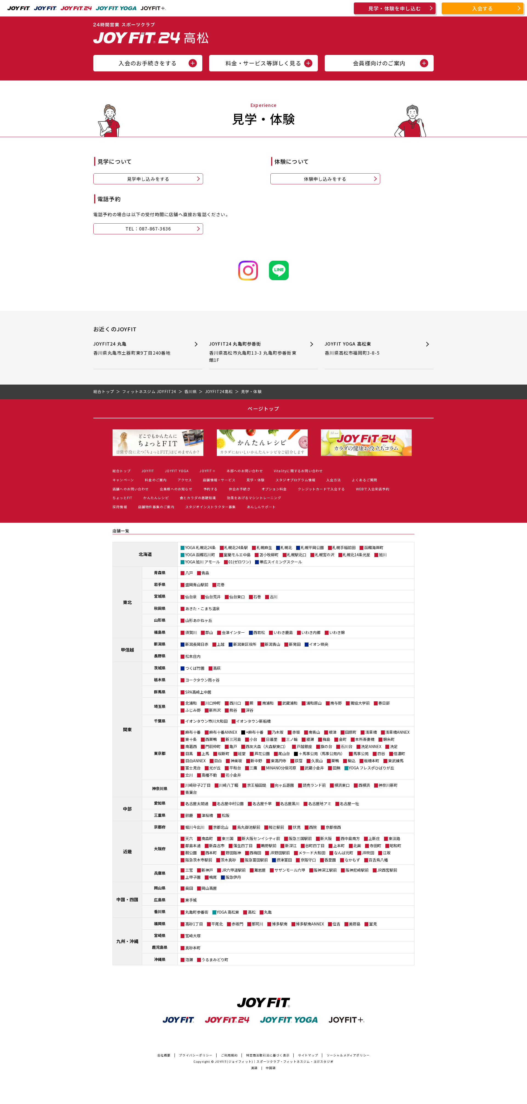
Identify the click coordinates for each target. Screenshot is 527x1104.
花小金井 (233, 775)
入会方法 (333, 479)
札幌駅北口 (296, 554)
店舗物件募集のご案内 (156, 506)
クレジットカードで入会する (321, 488)
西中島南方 (350, 838)
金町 (343, 739)
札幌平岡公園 (312, 547)
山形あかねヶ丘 (198, 620)
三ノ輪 (292, 739)
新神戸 (207, 870)
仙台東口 (237, 596)
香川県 (160, 911)
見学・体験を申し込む (394, 8)
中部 (127, 808)
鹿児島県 (159, 947)
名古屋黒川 (289, 803)
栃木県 (160, 679)
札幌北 (286, 547)
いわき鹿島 (283, 632)
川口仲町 (213, 703)
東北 (127, 602)
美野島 (354, 924)
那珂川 (257, 924)
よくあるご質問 (364, 479)
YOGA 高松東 (228, 912)
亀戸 (233, 746)
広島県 (160, 899)
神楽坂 (236, 760)
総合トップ (122, 470)
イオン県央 (318, 644)
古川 (273, 596)
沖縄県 (160, 959)
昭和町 (395, 845)
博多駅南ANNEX (310, 924)
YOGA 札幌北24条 (200, 547)
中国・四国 (127, 899)
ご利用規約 (229, 1055)
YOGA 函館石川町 (200, 554)
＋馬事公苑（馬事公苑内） (322, 753)
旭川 (383, 554)
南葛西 (191, 746)
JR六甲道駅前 (234, 870)
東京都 (160, 753)
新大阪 (326, 838)
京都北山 (220, 827)
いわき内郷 (311, 632)
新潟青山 (272, 644)
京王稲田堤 (256, 785)
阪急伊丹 (233, 877)
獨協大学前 (360, 703)
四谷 (381, 753)
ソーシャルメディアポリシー (348, 1055)
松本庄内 (193, 656)
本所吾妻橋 (364, 739)
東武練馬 (395, 760)
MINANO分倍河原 (281, 768)
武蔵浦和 (290, 703)
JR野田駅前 (280, 852)
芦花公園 (262, 753)
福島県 (160, 632)
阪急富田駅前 (256, 860)
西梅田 (255, 852)
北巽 (357, 845)
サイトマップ (308, 1055)
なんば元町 (343, 852)
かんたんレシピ (156, 497)
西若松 (259, 632)
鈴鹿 (189, 815)
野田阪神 (233, 852)
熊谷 (233, 710)
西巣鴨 (211, 739)
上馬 (205, 753)
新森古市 (217, 845)
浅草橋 (371, 732)
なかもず (352, 860)
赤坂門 (237, 924)
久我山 (317, 760)
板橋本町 (371, 760)
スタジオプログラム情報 (295, 479)
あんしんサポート (261, 506)
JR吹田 (368, 852)
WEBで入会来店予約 (372, 488)
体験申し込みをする (325, 179)
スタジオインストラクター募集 (210, 506)
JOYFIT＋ (207, 470)
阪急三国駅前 (300, 838)
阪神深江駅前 (325, 870)
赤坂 (296, 732)
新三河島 (233, 739)
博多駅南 (279, 924)
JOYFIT (148, 470)
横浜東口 (342, 785)
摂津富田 (284, 860)
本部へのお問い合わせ (245, 470)
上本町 (339, 845)
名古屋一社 (349, 803)
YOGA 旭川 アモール (202, 561)
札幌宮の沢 (324, 554)
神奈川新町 (388, 785)
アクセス (185, 479)
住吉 (336, 924)
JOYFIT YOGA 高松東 (354, 348)
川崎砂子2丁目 (198, 785)
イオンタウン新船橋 (253, 721)
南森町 (207, 838)
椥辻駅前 (276, 827)
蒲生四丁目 (243, 845)
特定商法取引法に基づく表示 (268, 1055)
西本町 (211, 852)
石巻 (257, 596)
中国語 (271, 1068)
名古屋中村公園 (230, 803)
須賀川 (191, 632)
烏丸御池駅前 (248, 827)
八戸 (189, 572)
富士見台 (193, 768)
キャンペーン (123, 479)
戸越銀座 (304, 746)
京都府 (160, 827)
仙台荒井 (213, 596)
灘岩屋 (260, 870)
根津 (333, 732)
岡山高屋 (209, 888)
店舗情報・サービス (219, 479)
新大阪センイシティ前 (261, 838)
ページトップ (263, 408)
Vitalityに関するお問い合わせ (298, 470)
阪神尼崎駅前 (357, 870)
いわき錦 (337, 632)
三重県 (160, 815)
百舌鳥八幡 (378, 860)
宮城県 (160, 596)
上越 (221, 644)
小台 (253, 739)
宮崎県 (160, 935)
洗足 (394, 746)
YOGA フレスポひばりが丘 (371, 768)
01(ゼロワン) (239, 561)
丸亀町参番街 (196, 912)
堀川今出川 (194, 827)
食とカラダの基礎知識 (198, 497)
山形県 (160, 620)
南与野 (336, 703)
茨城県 (160, 668)
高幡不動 (209, 775)
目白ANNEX (195, 760)
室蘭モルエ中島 (237, 554)
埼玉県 (160, 706)
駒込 (351, 760)
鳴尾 (213, 877)
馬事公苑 (361, 753)
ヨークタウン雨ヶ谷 (202, 680)
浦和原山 (314, 703)
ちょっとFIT (122, 497)
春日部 (384, 703)
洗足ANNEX (371, 746)
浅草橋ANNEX (397, 732)
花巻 (221, 584)
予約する (210, 488)
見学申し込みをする (148, 179)
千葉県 (160, 721)
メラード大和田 (311, 852)
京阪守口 (308, 860)
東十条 (191, 739)
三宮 (189, 870)
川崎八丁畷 (228, 785)
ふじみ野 (193, 710)
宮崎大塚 (193, 935)
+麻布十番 (255, 732)
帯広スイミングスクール (281, 561)
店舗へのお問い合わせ (131, 488)
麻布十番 (193, 732)
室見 (373, 924)
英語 (254, 1068)
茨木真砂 (228, 860)
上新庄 (374, 838)
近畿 (127, 851)
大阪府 (160, 848)
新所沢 (215, 710)
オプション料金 (274, 488)
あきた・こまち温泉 (202, 608)
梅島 (326, 739)
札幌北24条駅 (236, 547)
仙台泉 (191, 596)
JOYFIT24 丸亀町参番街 (252, 351)
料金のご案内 (156, 479)
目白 (218, 760)
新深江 (291, 845)
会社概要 (164, 1055)
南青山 (314, 732)
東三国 (227, 838)
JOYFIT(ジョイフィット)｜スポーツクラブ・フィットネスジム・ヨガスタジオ (274, 1061)
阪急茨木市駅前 (198, 860)
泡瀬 (189, 959)
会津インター (233, 632)
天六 (189, 838)
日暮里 (271, 739)
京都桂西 (333, 827)
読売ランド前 (314, 785)
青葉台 (191, 792)
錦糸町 (389, 739)
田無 (336, 768)
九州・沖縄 (127, 941)
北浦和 (191, 703)
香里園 (330, 860)
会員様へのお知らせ (176, 488)
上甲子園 (193, 877)
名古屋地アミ (319, 803)
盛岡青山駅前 (196, 584)
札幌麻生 (264, 547)
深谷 (249, 710)
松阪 (225, 815)
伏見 (297, 827)
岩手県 (160, 584)
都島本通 (193, 845)
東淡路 (394, 838)
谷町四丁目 (314, 845)
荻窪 (298, 760)
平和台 (235, 768)
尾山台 (284, 753)
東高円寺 (278, 760)
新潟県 (160, 644)
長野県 (160, 655)
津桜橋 (207, 815)
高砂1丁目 (194, 924)
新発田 (295, 644)
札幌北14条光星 (356, 554)
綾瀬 (310, 739)
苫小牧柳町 (269, 554)
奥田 (189, 888)
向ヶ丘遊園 (284, 785)
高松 (252, 912)
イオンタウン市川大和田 (206, 721)
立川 (189, 775)
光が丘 (215, 768)
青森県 (160, 572)
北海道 (145, 554)
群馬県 (160, 691)
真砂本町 (193, 947)
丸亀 (268, 912)
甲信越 (127, 649)
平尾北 (217, 924)
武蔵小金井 (314, 768)
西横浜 (364, 785)
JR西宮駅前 (387, 870)
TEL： (148, 228)
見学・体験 (255, 479)
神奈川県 (159, 788)
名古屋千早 (262, 803)
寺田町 (375, 845)
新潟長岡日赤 (196, 644)
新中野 (256, 760)
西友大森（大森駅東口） (267, 746)
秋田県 (160, 608)
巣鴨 (335, 760)
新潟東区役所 (244, 644)
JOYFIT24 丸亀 (132, 348)
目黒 (189, 753)
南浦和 (268, 703)
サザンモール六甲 (289, 870)
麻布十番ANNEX (223, 732)
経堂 (242, 753)
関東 (127, 729)
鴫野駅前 (268, 845)
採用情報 (120, 506)
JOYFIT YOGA (177, 470)
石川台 (346, 746)
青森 (205, 572)
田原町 (351, 732)
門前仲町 (213, 746)
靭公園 (191, 852)
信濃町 (399, 753)
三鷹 (253, 768)
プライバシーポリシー (195, 1055)
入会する (482, 8)
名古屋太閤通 (196, 803)
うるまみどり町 (214, 959)
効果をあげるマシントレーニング (254, 497)
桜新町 (223, 753)
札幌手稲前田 (343, 547)
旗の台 (326, 746)
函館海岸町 (373, 547)
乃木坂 (278, 732)
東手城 (191, 900)
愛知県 (160, 803)
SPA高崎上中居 (198, 692)
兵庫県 (160, 873)
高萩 (217, 668)
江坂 (387, 852)
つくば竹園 (194, 668)
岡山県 (160, 888)
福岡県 (160, 923)
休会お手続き (240, 488)
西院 (313, 827)
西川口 (235, 703)
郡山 (209, 632)
